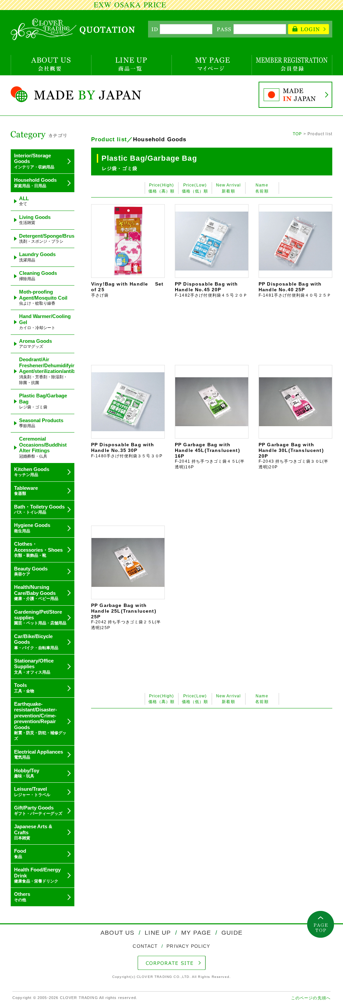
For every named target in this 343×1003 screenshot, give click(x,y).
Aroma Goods (35, 343)
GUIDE (231, 932)
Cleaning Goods (38, 275)
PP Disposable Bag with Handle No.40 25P (295, 289)
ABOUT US (118, 932)
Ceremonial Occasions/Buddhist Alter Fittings (43, 447)
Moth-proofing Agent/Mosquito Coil (43, 297)
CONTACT (146, 946)
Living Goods (35, 219)
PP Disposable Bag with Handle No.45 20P (211, 289)
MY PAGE (196, 932)
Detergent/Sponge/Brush (48, 238)
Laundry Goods (37, 256)
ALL (24, 201)
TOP (297, 134)
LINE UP (158, 932)
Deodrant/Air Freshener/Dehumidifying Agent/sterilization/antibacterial (55, 371)
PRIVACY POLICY (187, 946)
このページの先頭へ (311, 998)
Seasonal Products (41, 422)
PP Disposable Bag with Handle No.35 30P (126, 450)
